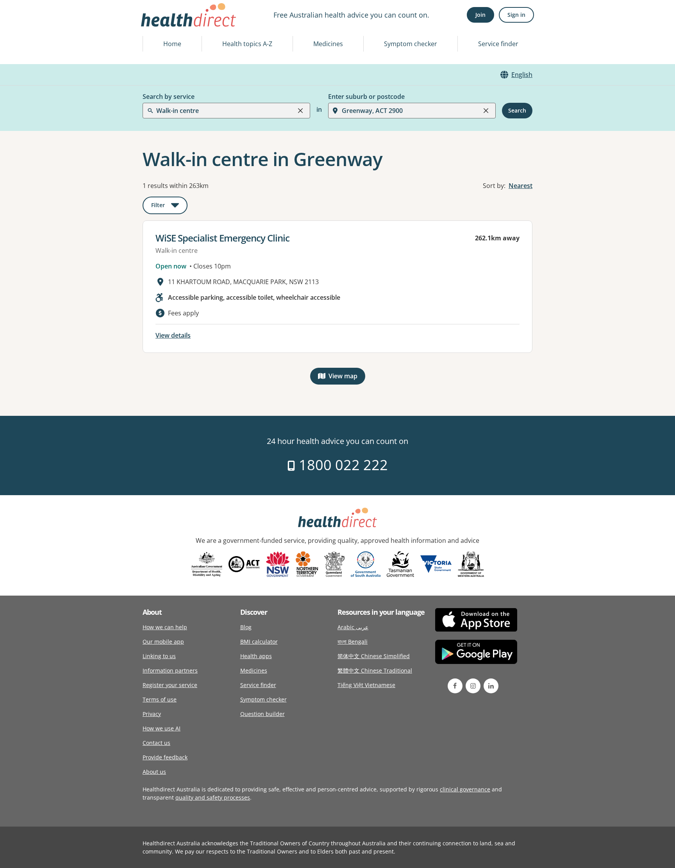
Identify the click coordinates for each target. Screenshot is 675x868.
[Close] (300, 110)
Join (480, 14)
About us (154, 771)
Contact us (156, 742)
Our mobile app (163, 641)
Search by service (169, 96)
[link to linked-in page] (491, 685)
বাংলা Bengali (353, 641)
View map (347, 378)
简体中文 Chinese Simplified (374, 656)
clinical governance (465, 789)
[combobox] (157, 25)
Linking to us (159, 656)
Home (172, 43)
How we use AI (161, 728)
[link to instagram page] (473, 685)
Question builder (262, 714)
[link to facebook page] (455, 685)
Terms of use (160, 699)
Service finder (498, 43)
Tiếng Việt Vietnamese (366, 685)
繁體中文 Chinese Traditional (375, 670)
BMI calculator (259, 641)
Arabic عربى (353, 627)
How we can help (165, 627)
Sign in (516, 14)
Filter (169, 206)
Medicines (328, 43)
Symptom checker (410, 43)
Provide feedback (165, 757)
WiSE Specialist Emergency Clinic (222, 237)
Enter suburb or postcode (366, 96)
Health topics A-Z (247, 43)
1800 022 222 (341, 464)
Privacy (152, 714)
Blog (246, 627)
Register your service (170, 685)
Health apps (256, 656)
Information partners (170, 670)
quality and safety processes (212, 797)
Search (517, 110)
